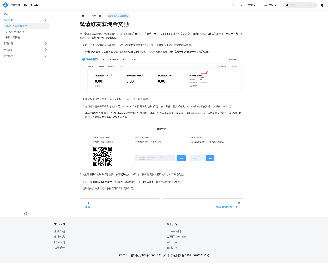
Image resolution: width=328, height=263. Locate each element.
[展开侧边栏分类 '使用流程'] (46, 55)
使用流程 (8, 55)
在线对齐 (172, 247)
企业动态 (59, 237)
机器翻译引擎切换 (15, 31)
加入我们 (59, 242)
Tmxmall (238, 5)
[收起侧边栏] (25, 213)
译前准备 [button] (8, 49)
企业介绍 (59, 231)
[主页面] (83, 15)
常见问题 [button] (8, 43)
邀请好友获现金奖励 (16, 26)
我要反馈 (59, 247)
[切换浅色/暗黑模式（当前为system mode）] (322, 5)
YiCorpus (172, 242)
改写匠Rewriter (176, 237)
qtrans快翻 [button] (267, 5)
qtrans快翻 (174, 231)
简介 (5, 14)
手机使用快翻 (12, 37)
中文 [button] (250, 5)
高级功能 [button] (8, 20)
